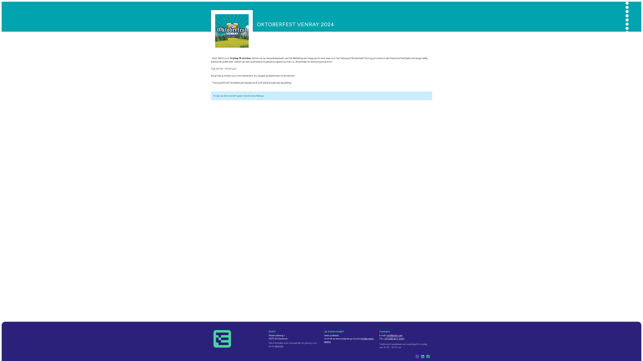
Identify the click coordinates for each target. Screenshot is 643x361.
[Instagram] (417, 357)
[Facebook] (428, 357)
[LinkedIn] (422, 357)
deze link (279, 346)
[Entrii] (222, 338)
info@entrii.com (395, 335)
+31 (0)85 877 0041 (393, 338)
